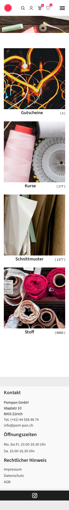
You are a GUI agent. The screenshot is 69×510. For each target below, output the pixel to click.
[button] (62, 8)
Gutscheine (32, 112)
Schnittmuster (29, 259)
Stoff (29, 332)
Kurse (30, 186)
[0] (48, 7)
